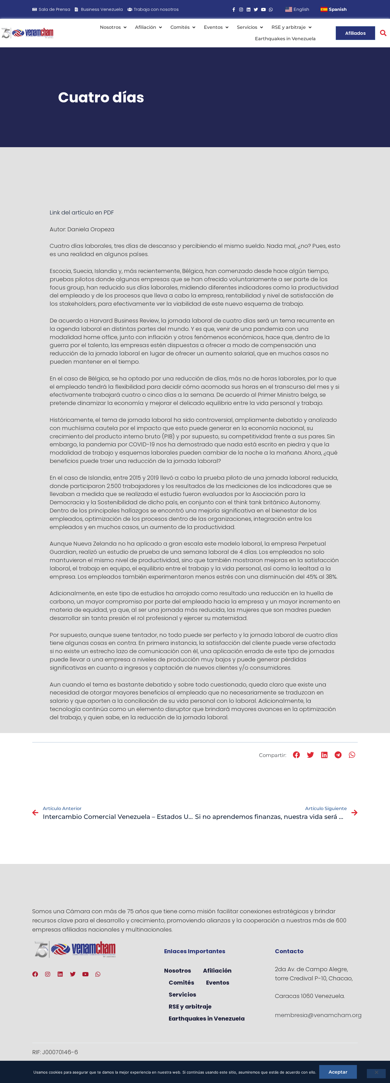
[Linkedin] (249, 10)
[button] (383, 33)
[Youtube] (263, 10)
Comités (180, 27)
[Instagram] (241, 10)
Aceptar (338, 1072)
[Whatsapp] (271, 10)
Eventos (213, 27)
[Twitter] (256, 10)
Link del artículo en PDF (82, 212)
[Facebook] (35, 974)
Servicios (247, 27)
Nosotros (110, 27)
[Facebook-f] (234, 10)
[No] (376, 1073)
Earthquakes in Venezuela (285, 38)
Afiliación (145, 27)
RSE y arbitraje (289, 27)
